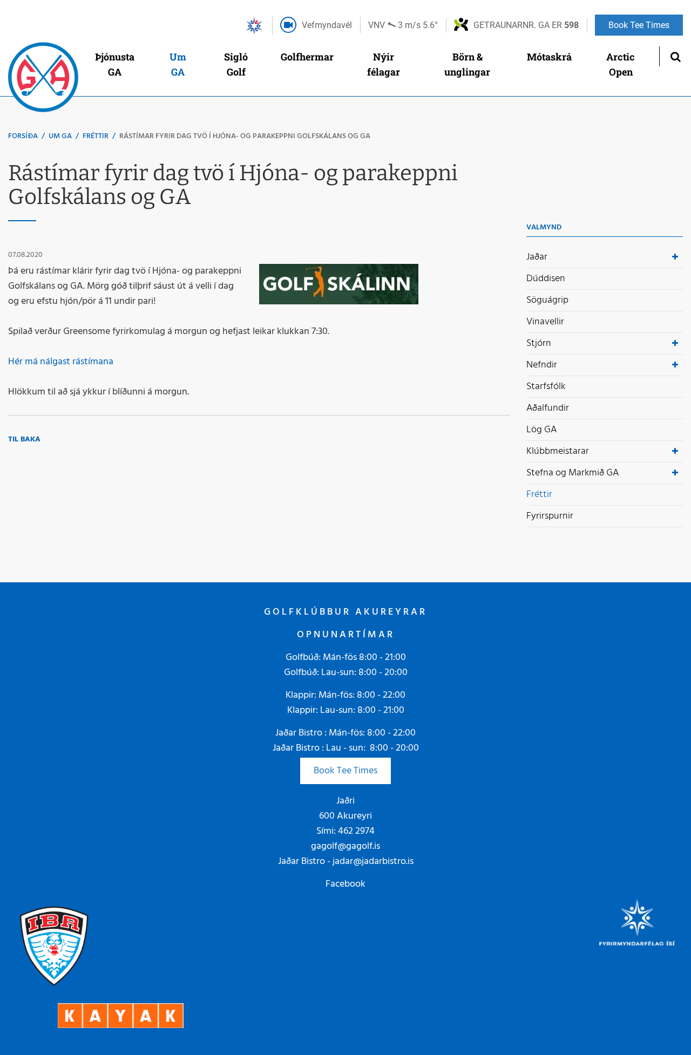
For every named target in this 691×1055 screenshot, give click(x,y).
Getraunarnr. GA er (526, 25)
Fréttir (96, 136)
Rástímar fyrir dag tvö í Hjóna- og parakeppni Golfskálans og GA (244, 136)
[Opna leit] (675, 56)
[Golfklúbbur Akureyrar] (43, 80)
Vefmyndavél (327, 25)
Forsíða (23, 136)
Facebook (345, 884)
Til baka (24, 439)
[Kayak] (121, 1015)
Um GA (60, 136)
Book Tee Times (345, 771)
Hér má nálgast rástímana (60, 362)
